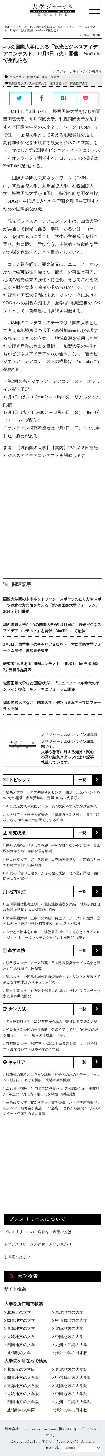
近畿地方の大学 (21, 1336)
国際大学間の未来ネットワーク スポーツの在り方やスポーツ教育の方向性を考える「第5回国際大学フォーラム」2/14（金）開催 (52, 605)
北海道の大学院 (21, 1369)
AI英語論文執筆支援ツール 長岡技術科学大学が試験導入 (51, 806)
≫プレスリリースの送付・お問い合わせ (38, 1244)
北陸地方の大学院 (71, 1386)
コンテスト (17, 77)
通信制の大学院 (21, 1410)
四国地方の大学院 (23, 1402)
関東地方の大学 (21, 1320)
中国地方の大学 (69, 1336)
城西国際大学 (59, 83)
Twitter (35, 1429)
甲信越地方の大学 (71, 1320)
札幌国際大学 (18, 83)
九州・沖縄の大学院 (73, 1402)
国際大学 (33, 77)
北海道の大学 (19, 1312)
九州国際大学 (38, 83)
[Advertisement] (52, 516)
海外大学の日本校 (71, 1353)
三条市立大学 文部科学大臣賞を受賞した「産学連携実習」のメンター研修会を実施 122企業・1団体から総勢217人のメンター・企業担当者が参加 (51, 1108)
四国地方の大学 (21, 1345)
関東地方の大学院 (23, 1377)
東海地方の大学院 (23, 1386)
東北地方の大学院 (71, 1369)
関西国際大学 (79, 83)
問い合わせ (68, 1429)
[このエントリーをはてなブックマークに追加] (65, 98)
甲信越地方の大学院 (73, 1377)
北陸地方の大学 (69, 1328)
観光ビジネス (51, 77)
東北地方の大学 (69, 1312)
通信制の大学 (19, 1353)
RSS (24, 1429)
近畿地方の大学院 (23, 1394)
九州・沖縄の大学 (71, 1345)
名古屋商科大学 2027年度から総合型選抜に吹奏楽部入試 (51, 1022)
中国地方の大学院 (71, 1394)
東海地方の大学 (21, 1328)
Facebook (50, 1429)
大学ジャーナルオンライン (59, 1441)
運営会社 (12, 1429)
